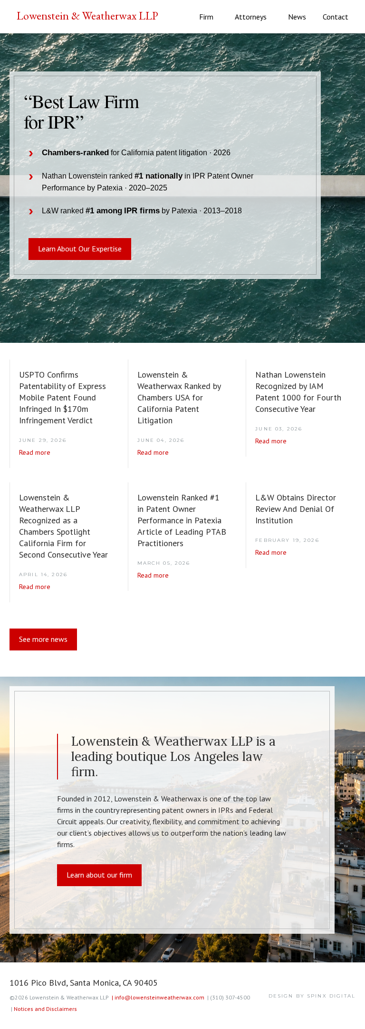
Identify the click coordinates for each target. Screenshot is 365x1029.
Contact (335, 16)
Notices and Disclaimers (45, 1008)
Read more (34, 452)
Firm (206, 16)
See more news (43, 639)
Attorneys (251, 16)
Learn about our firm (99, 874)
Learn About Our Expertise (80, 248)
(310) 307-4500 (228, 997)
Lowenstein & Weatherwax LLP (87, 15)
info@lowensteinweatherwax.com (158, 997)
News (297, 16)
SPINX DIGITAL (331, 996)
